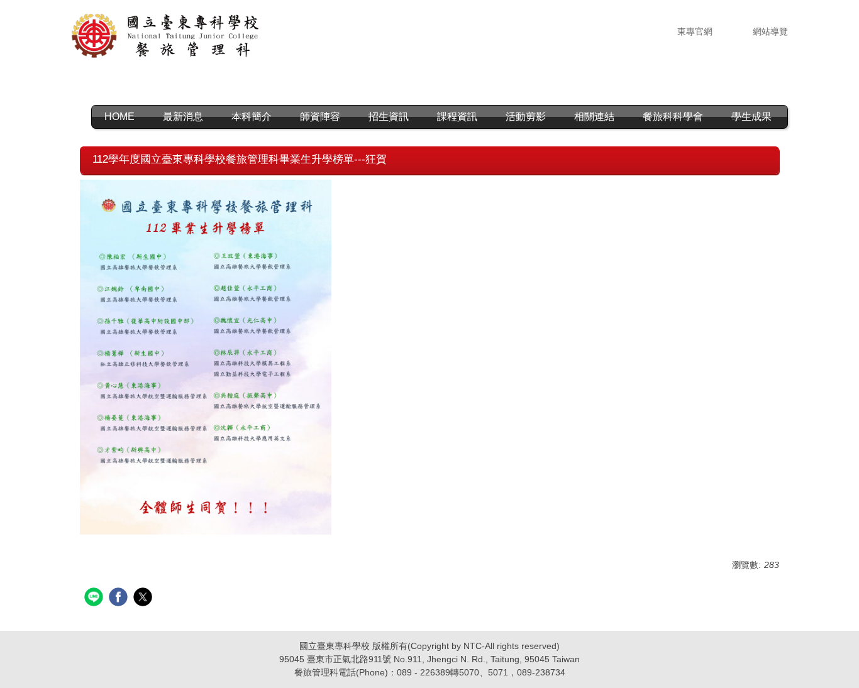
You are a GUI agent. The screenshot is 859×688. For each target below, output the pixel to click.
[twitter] (144, 598)
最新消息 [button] (183, 116)
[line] (95, 598)
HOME (119, 116)
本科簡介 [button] (251, 116)
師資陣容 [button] (320, 116)
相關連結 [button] (594, 116)
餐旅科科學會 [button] (673, 116)
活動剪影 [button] (526, 116)
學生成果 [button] (751, 116)
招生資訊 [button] (389, 116)
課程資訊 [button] (457, 116)
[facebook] (120, 598)
